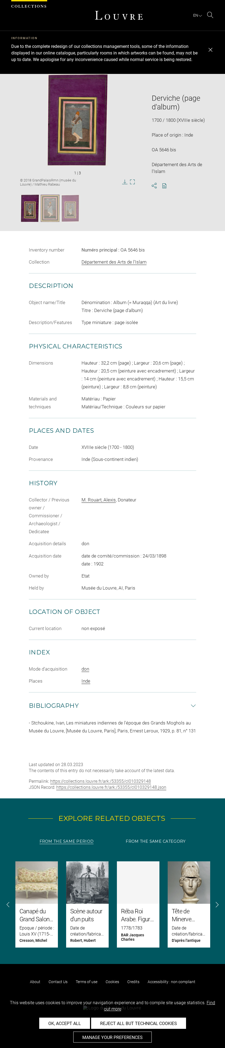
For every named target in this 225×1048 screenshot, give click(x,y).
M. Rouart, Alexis (98, 500)
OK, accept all (64, 1023)
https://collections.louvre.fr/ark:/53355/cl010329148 (100, 781)
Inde (85, 681)
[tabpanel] (112, 904)
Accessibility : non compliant (171, 982)
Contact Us (58, 982)
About (35, 982)
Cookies (112, 982)
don (85, 669)
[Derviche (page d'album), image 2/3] (50, 208)
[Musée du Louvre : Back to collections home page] (118, 15)
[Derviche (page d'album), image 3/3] (70, 208)
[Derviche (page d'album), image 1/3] (30, 208)
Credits (133, 982)
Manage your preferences (112, 1037)
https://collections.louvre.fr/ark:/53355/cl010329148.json (111, 787)
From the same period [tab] (67, 841)
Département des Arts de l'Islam (114, 262)
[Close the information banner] (210, 50)
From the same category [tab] (155, 841)
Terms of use (86, 982)
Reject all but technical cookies (138, 1023)
